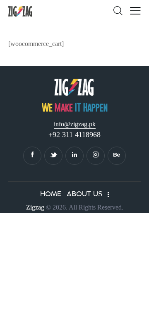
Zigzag (35, 207)
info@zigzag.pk (75, 124)
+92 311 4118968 (74, 134)
